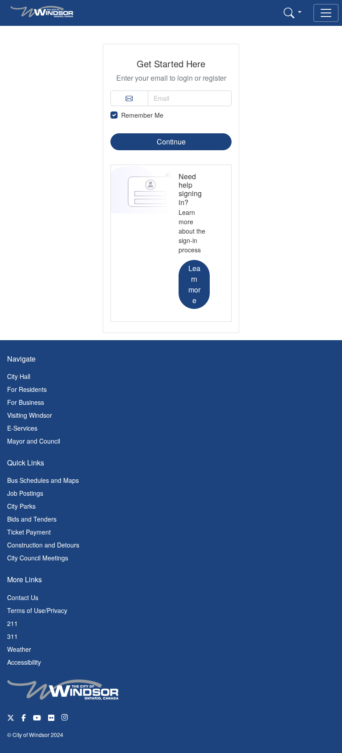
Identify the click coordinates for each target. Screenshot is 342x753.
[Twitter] (10, 717)
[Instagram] (65, 717)
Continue (171, 141)
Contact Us (22, 597)
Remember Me (142, 115)
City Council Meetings (37, 557)
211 (12, 623)
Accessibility (24, 662)
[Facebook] (23, 717)
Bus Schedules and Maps (43, 480)
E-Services (22, 428)
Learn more (194, 284)
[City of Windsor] (62, 688)
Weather (19, 649)
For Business (25, 402)
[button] (293, 12)
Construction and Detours (43, 544)
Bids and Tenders (32, 518)
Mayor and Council (33, 440)
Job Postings (25, 493)
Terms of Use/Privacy (37, 610)
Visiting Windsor (29, 415)
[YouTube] (37, 717)
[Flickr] (51, 717)
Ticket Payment (29, 531)
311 (12, 636)
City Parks (21, 506)
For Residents (27, 389)
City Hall (18, 376)
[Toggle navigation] (326, 13)
